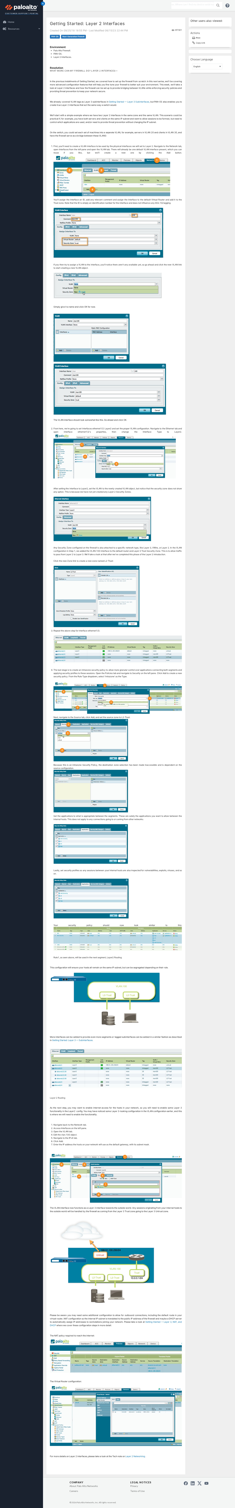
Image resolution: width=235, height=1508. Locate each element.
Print (198, 38)
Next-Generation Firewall (73, 36)
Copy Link (200, 43)
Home (11, 21)
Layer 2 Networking (135, 1456)
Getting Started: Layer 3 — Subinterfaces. (72, 1040)
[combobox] (191, 4)
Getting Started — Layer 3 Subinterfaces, (129, 101)
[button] (218, 5)
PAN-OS (54, 36)
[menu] (21, 25)
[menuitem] (21, 22)
